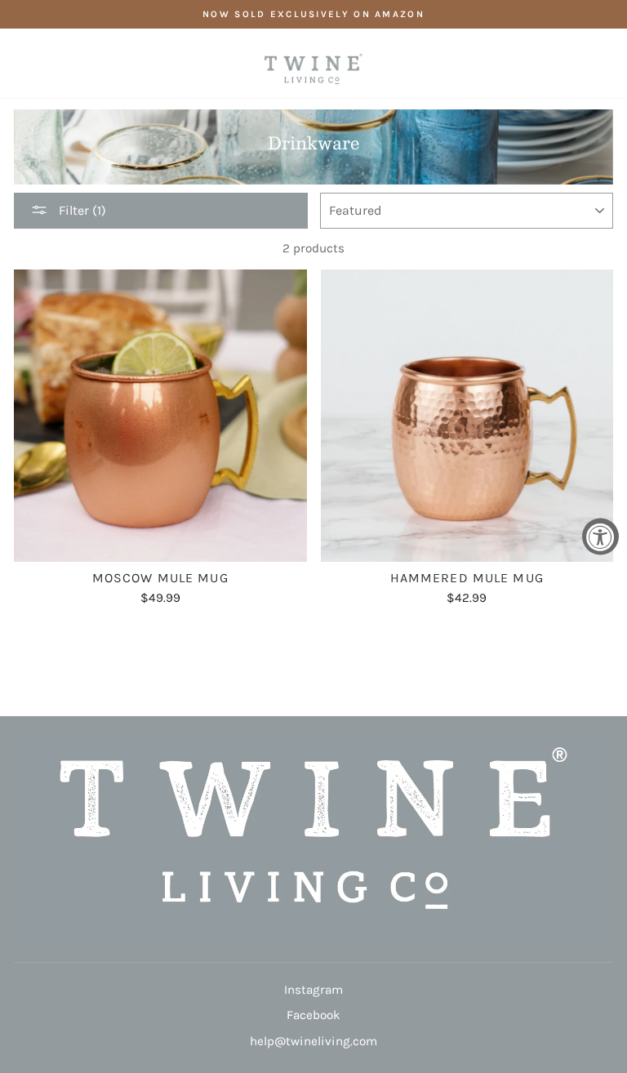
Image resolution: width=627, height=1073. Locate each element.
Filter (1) (81, 210)
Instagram (313, 989)
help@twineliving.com (313, 1041)
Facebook (313, 1015)
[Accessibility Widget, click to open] (600, 537)
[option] (313, 14)
